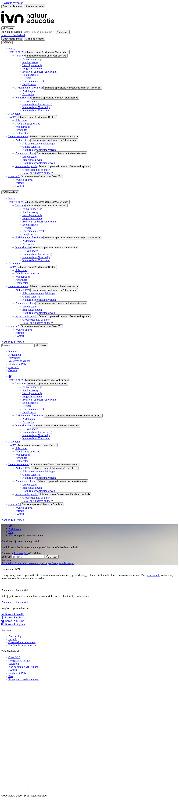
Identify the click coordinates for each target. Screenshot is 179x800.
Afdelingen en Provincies (29, 87)
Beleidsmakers (30, 74)
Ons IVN (13, 367)
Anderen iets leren (25, 153)
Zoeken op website (12, 31)
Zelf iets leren (22, 140)
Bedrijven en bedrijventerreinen (39, 71)
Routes (12, 116)
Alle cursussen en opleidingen (38, 143)
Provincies (28, 94)
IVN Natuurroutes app (27, 123)
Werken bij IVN (24, 179)
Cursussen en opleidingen (37, 563)
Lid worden (17, 341)
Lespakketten (29, 156)
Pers (10, 676)
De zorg (26, 77)
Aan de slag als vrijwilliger (23, 666)
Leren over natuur (18, 136)
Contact (19, 186)
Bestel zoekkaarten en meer (37, 172)
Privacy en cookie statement (23, 679)
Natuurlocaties (23, 97)
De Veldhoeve (30, 101)
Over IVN (14, 176)
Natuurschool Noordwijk (36, 107)
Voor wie (20, 55)
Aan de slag (15, 636)
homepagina (21, 553)
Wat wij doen (15, 51)
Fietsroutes (21, 129)
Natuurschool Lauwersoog (37, 104)
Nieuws (12, 351)
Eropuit (12, 639)
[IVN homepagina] (29, 24)
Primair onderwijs (32, 59)
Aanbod (6, 341)
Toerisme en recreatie (34, 81)
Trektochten (21, 133)
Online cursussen (31, 146)
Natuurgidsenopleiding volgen (39, 149)
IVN (10, 532)
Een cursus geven (32, 159)
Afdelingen (28, 91)
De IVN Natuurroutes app (22, 645)
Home (11, 48)
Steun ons (13, 663)
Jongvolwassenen (32, 68)
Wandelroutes (22, 126)
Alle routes (21, 120)
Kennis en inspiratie (26, 166)
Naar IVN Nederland (13, 35)
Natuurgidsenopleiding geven (38, 162)
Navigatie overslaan (12, 2)
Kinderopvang (30, 62)
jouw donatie (153, 575)
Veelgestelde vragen (19, 360)
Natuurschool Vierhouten (36, 110)
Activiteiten (14, 113)
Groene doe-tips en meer (35, 169)
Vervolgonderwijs (32, 65)
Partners (19, 182)
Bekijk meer (29, 84)
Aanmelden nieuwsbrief (14, 602)
